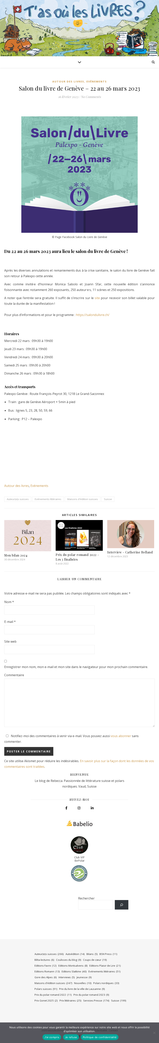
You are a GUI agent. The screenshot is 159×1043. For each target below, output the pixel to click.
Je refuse (71, 1037)
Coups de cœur (95, 960)
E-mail (10, 622)
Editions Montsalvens (73, 965)
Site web (10, 641)
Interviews (67, 977)
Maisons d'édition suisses (82, 499)
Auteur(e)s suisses (18, 499)
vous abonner (121, 736)
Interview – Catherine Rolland (130, 552)
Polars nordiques (106, 983)
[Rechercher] (122, 905)
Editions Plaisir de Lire (105, 965)
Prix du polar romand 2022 (53, 994)
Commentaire (14, 675)
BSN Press (108, 954)
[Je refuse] (154, 1033)
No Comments (91, 97)
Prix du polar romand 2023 (91, 994)
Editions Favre (46, 965)
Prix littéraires (70, 1000)
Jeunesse (84, 977)
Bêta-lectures (44, 960)
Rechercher (86, 898)
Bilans (92, 954)
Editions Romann (47, 971)
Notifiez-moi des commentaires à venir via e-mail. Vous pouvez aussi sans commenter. (71, 739)
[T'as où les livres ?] (79, 28)
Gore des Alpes (46, 977)
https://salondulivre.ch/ (92, 315)
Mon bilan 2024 (15, 555)
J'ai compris (51, 1037)
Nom (9, 602)
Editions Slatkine (74, 971)
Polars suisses (46, 989)
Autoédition (75, 954)
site (97, 298)
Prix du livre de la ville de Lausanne (82, 989)
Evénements (96, 81)
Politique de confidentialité (100, 1037)
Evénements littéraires (48, 499)
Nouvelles (83, 983)
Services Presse (96, 1000)
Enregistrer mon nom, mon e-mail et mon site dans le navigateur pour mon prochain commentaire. (76, 667)
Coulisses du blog (68, 960)
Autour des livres (68, 81)
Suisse (108, 499)
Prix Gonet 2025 (46, 1000)
